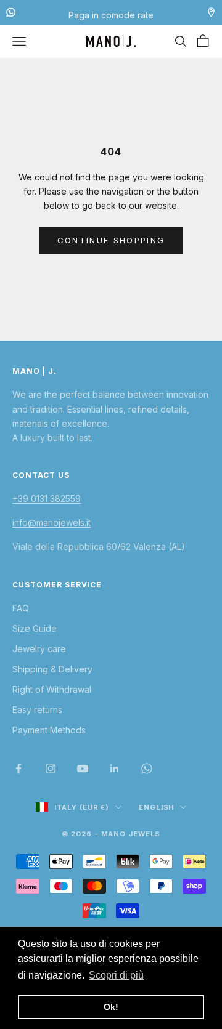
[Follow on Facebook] (18, 768)
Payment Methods (49, 730)
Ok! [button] (111, 1007)
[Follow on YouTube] (82, 768)
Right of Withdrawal (51, 689)
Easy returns (37, 709)
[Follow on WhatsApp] (147, 768)
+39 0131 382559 (46, 498)
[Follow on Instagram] (50, 768)
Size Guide (34, 628)
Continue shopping (111, 240)
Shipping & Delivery (52, 669)
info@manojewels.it (51, 522)
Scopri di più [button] (116, 975)
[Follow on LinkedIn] (115, 768)
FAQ (20, 608)
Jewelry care (39, 649)
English (156, 807)
